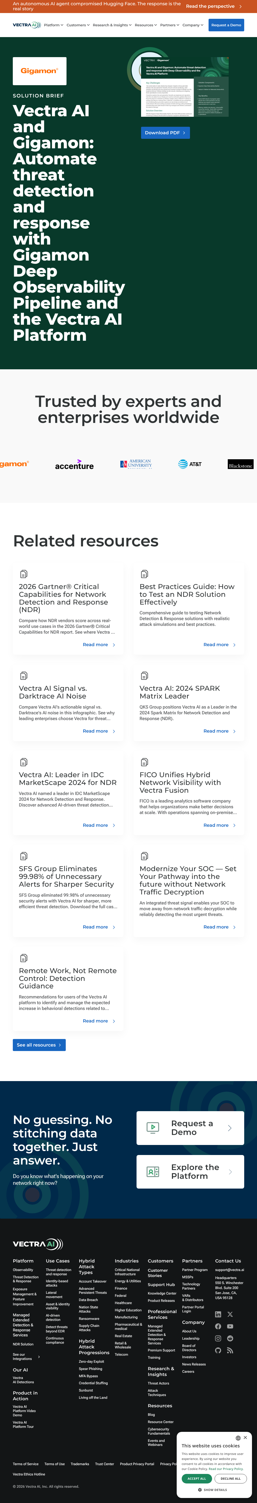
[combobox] (238, 1438)
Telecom (121, 1355)
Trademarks (80, 1464)
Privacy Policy (170, 1464)
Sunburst (86, 1391)
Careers (188, 1372)
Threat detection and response (58, 1272)
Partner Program (195, 1270)
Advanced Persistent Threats (93, 1291)
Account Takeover (92, 1282)
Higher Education (128, 1310)
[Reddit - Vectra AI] (230, 1338)
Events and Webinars (156, 1443)
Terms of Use (54, 1464)
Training (154, 1358)
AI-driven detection (53, 1318)
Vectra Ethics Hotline (29, 1474)
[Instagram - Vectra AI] (218, 1338)
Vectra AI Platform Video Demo (24, 1411)
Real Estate (123, 1336)
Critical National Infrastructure (127, 1272)
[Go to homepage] (27, 25)
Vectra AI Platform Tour (23, 1425)
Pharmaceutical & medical (128, 1327)
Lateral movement (54, 1295)
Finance (121, 1289)
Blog (151, 1415)
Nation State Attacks (88, 1309)
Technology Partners (191, 1286)
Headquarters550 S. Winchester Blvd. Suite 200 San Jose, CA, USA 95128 (229, 1288)
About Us (189, 1331)
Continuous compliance (55, 1340)
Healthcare (123, 1303)
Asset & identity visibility (58, 1306)
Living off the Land (93, 1398)
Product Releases (161, 1301)
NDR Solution (23, 1344)
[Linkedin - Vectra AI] (218, 1314)
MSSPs (187, 1277)
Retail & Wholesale (123, 1345)
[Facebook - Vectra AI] (218, 1326)
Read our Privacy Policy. (226, 1469)
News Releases (194, 1364)
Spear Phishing (90, 1369)
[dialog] (214, 1465)
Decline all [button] (231, 1478)
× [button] (245, 1438)
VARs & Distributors (192, 1298)
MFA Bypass (88, 1376)
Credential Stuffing (93, 1383)
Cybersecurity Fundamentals (159, 1431)
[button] (214, 1490)
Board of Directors (189, 1348)
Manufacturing (126, 1317)
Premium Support (161, 1350)
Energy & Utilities (128, 1281)
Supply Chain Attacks (89, 1328)
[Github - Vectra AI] (218, 1350)
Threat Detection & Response (26, 1279)
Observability (23, 1270)
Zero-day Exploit (91, 1362)
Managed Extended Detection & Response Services (23, 1325)
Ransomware (89, 1319)
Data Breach (88, 1300)
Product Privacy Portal (137, 1464)
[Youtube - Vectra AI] (230, 1326)
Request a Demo (226, 25)
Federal (120, 1296)
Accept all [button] (197, 1478)
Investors (189, 1357)
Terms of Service (25, 1464)
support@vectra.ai (229, 1270)
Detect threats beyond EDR (57, 1329)
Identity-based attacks (57, 1283)
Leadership (191, 1339)
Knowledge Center (162, 1294)
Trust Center (104, 1464)
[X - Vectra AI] (230, 1314)
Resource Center (160, 1422)
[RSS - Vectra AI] (230, 1350)
